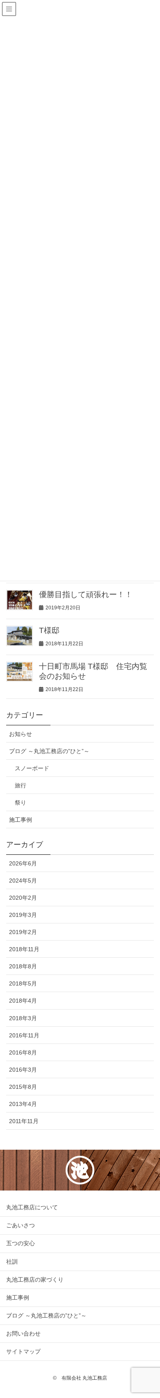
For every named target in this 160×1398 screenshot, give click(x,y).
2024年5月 (23, 880)
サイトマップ (23, 1351)
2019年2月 (23, 932)
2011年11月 (24, 1121)
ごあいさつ (20, 1225)
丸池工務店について (32, 1207)
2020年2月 (23, 897)
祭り (20, 802)
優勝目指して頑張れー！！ (86, 594)
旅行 (20, 785)
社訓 (12, 1261)
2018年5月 (23, 983)
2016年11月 (24, 1035)
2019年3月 (23, 915)
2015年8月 (23, 1087)
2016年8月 (23, 1052)
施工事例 (20, 819)
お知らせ (20, 734)
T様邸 (49, 630)
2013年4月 (23, 1104)
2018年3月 (23, 1018)
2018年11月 (24, 949)
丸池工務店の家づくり (35, 1279)
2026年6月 (23, 863)
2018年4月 (23, 1000)
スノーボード (32, 768)
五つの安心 (20, 1243)
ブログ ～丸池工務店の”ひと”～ (49, 751)
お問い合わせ (23, 1333)
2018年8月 (23, 966)
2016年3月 (23, 1069)
